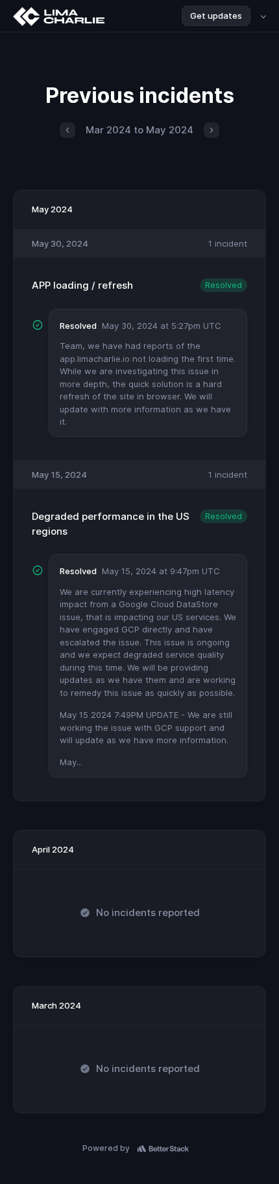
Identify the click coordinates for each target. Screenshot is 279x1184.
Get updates (216, 15)
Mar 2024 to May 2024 (139, 130)
